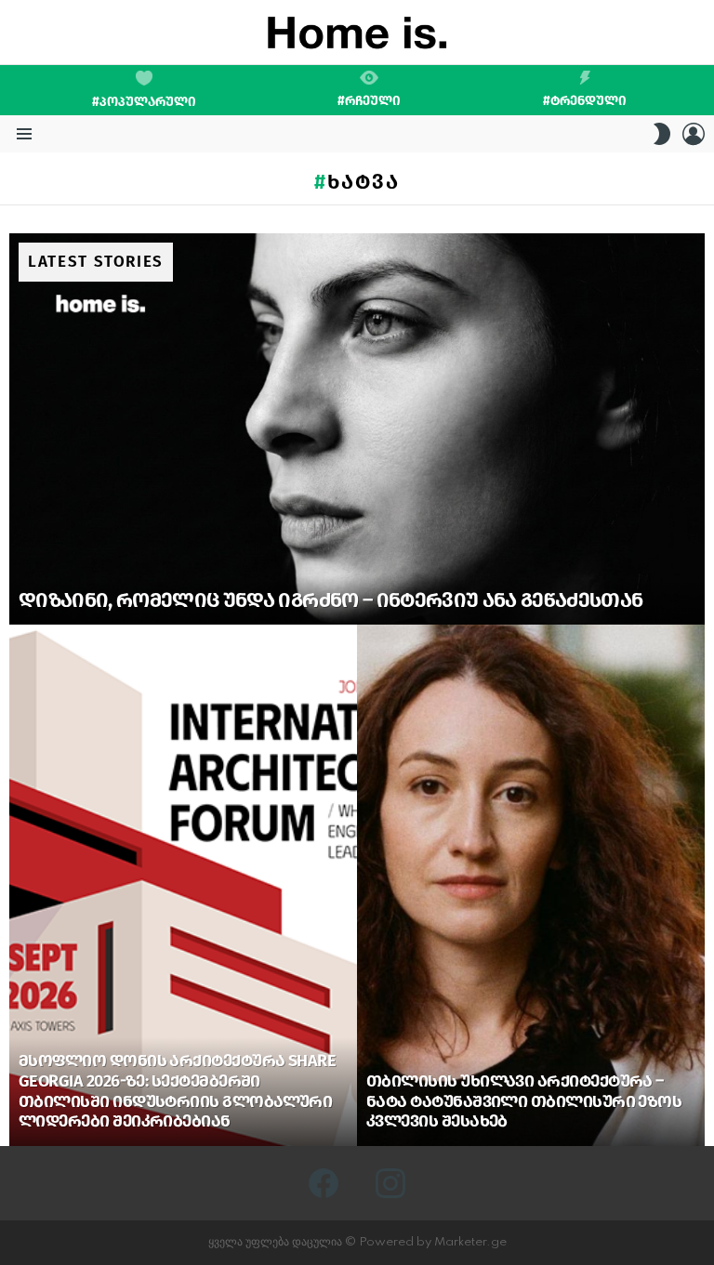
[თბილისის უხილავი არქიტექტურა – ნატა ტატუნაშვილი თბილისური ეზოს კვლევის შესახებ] (531, 885)
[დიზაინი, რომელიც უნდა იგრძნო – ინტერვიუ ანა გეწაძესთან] (357, 429)
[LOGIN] (693, 133)
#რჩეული (369, 100)
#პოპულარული (144, 102)
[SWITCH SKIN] (662, 133)
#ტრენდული (585, 100)
